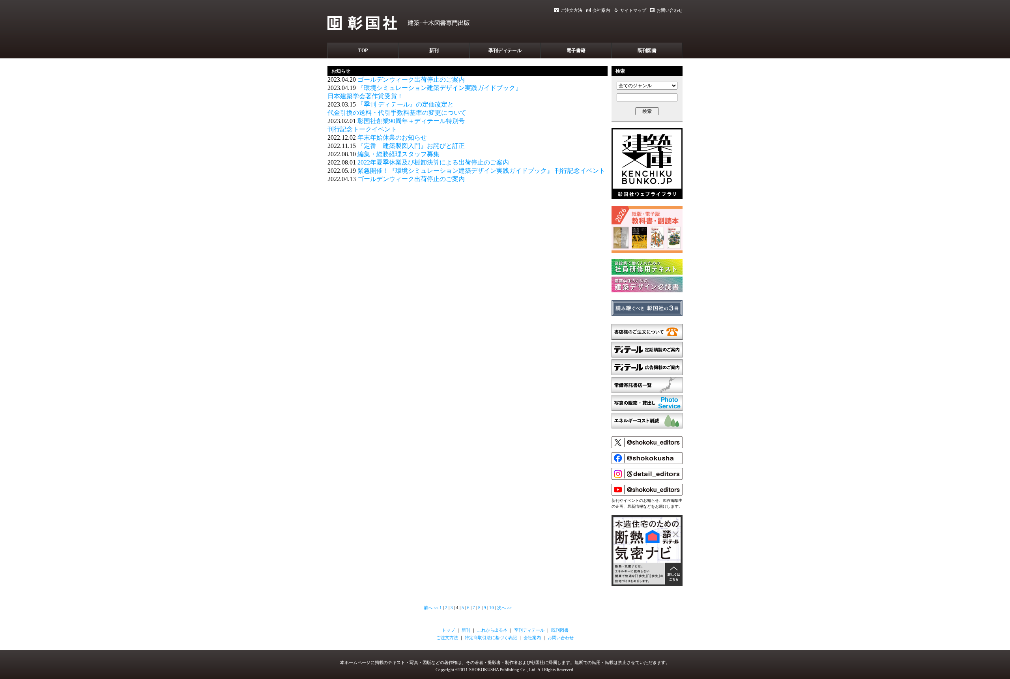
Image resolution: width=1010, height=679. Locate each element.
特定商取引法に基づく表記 (491, 637)
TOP (363, 50)
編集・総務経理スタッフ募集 (398, 154)
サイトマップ (633, 10)
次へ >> (504, 607)
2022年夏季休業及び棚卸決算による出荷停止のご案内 (433, 162)
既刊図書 (647, 50)
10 (491, 607)
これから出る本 (492, 630)
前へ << (431, 607)
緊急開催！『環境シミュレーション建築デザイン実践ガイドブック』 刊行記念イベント (481, 170)
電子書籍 (576, 50)
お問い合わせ (669, 10)
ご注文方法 (571, 10)
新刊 (434, 50)
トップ (448, 630)
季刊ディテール (505, 50)
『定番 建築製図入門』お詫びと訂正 (411, 145)
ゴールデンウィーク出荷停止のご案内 (411, 79)
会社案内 (601, 10)
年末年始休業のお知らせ (392, 137)
